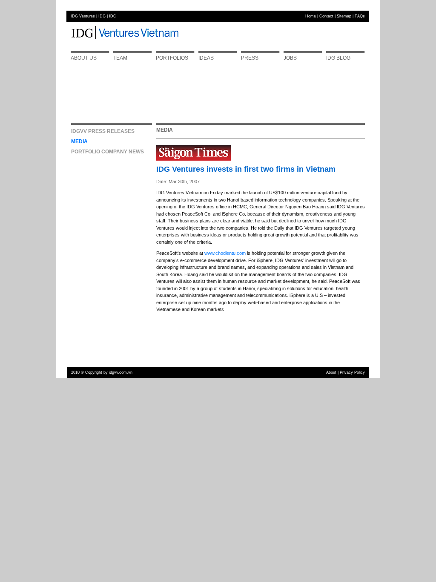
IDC (112, 16)
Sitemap (344, 16)
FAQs (360, 16)
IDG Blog (338, 58)
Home (310, 16)
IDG (102, 16)
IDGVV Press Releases (103, 131)
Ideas (206, 58)
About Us (84, 58)
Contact (326, 16)
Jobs (290, 58)
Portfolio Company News (107, 152)
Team (120, 58)
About (331, 372)
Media (79, 141)
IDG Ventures (83, 16)
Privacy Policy (352, 372)
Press (249, 58)
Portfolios (172, 58)
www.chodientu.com (225, 253)
